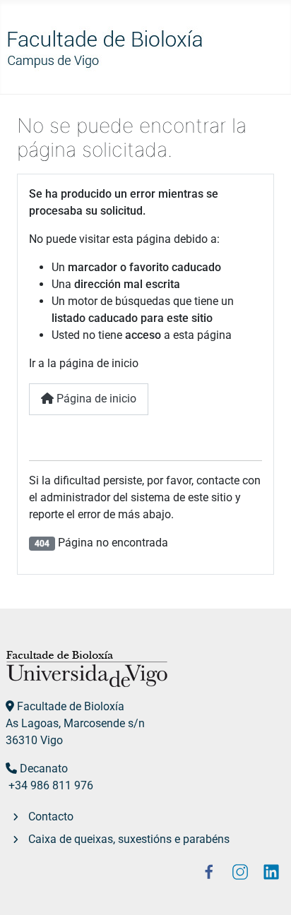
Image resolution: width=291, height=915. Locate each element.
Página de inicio (95, 398)
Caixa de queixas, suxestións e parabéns (129, 839)
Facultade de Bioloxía (70, 706)
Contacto (50, 816)
